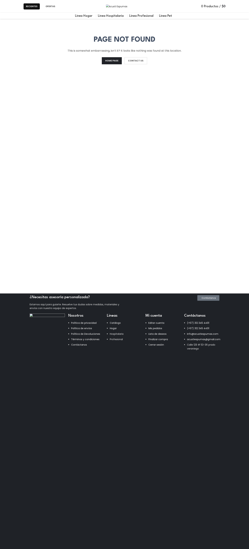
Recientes (31, 6)
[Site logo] (116, 6)
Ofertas (50, 6)
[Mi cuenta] (195, 6)
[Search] (62, 6)
